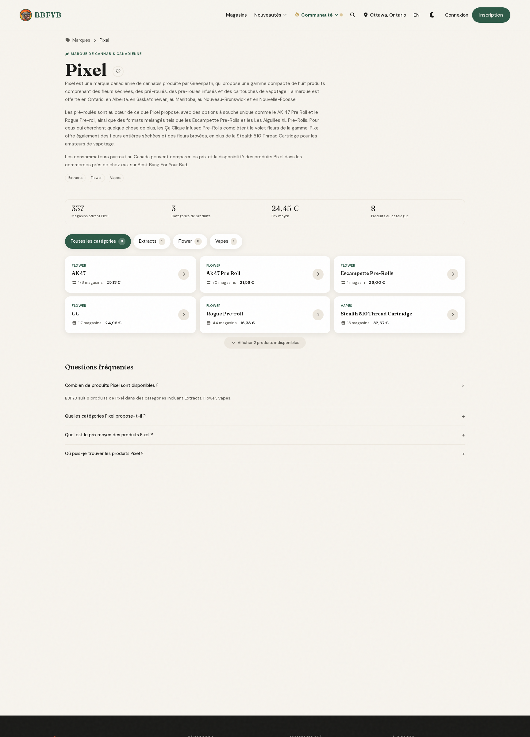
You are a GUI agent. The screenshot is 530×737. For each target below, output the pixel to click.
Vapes (224, 241)
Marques (81, 40)
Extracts (151, 241)
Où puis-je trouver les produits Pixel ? (265, 453)
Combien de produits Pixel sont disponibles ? (265, 385)
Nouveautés (267, 15)
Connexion (456, 15)
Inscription (491, 15)
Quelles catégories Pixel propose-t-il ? (265, 416)
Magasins (236, 15)
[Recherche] (352, 15)
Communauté (317, 15)
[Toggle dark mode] (432, 15)
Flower (189, 241)
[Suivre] (118, 71)
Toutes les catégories (97, 241)
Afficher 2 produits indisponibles (268, 342)
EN (416, 15)
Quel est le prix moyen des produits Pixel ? (265, 435)
